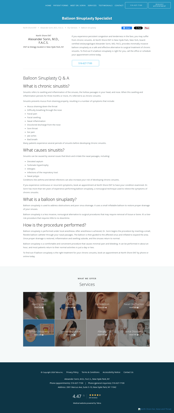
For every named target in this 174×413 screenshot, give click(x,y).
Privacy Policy (72, 372)
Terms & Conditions (91, 372)
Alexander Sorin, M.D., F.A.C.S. (51, 27)
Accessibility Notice (111, 372)
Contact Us (128, 372)
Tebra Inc (59, 372)
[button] (159, 5)
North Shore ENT (29, 27)
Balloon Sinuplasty (88, 27)
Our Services (72, 27)
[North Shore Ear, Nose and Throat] (154, 409)
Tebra (99, 403)
